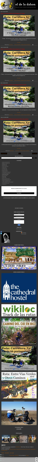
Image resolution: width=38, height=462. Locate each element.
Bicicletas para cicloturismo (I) (6, 436)
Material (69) (4, 176)
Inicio (19, 153)
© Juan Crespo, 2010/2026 (13, 455)
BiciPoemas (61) (4, 165)
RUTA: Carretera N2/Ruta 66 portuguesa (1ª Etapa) (13, 49)
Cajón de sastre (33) (5, 166)
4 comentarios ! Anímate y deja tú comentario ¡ (22, 150)
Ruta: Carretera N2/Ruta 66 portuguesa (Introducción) (13, 84)
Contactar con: (4, 184)
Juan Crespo (24, 232)
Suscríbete (19, 193)
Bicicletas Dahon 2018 (23, 435)
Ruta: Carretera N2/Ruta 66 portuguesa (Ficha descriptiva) (14, 119)
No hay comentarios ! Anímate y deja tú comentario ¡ (22, 44)
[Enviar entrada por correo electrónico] (32, 44)
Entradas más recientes (4, 153)
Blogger (27, 455)
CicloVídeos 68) (4, 168)
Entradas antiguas (34, 153)
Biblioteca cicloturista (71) (6, 163)
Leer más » (19, 42)
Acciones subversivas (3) (6, 162)
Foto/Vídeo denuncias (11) (6, 173)
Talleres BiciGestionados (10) (6, 179)
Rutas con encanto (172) (6, 178)
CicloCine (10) (4, 167)
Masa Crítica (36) (4, 175)
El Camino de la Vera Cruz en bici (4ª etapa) (14, 436)
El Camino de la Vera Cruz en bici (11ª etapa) (32, 436)
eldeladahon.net (18, 446)
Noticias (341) (4, 177)
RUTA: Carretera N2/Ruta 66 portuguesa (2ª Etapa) (13, 13)
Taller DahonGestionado (5, 183)
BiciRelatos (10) (4, 164)
